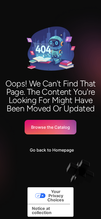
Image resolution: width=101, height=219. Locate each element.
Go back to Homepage (52, 150)
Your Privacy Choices (55, 195)
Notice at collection (42, 210)
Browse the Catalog (50, 127)
